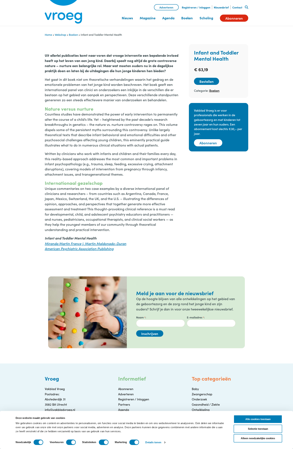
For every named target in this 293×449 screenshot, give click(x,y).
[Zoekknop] (246, 7)
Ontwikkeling (201, 410)
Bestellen (206, 81)
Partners (124, 404)
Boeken (187, 18)
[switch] (71, 442)
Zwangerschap (202, 394)
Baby (195, 389)
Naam (140, 317)
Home (48, 34)
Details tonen (153, 442)
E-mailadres (195, 317)
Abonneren (234, 18)
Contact (237, 7)
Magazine (147, 18)
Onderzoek (199, 399)
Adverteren (166, 7)
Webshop (60, 34)
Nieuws (127, 18)
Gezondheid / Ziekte (206, 404)
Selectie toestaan (258, 428)
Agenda (168, 18)
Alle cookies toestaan (258, 419)
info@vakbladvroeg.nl (60, 410)
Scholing (206, 18)
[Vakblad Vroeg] (63, 12)
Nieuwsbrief (221, 7)
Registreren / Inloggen (196, 7)
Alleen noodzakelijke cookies (258, 438)
